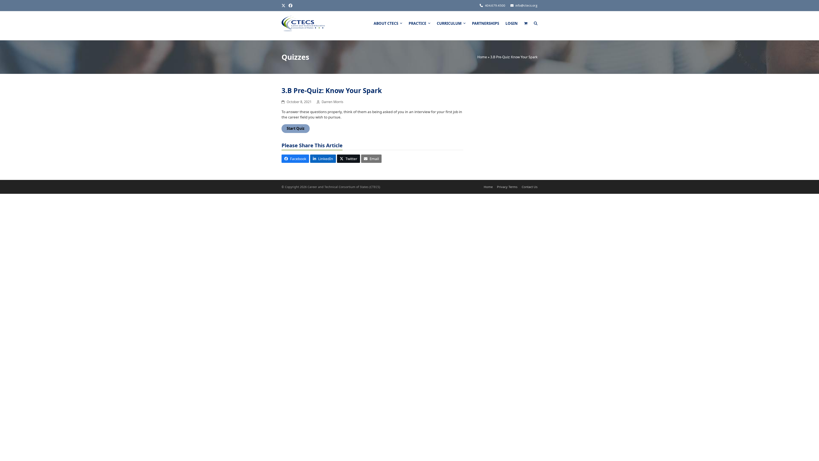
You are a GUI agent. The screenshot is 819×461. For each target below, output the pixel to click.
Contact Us (529, 187)
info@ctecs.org (526, 5)
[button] (526, 23)
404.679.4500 (495, 5)
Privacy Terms (507, 187)
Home (482, 57)
